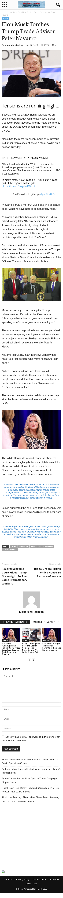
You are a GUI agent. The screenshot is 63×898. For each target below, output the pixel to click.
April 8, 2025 (47, 194)
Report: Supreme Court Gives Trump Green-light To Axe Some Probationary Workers (14, 576)
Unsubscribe (31, 883)
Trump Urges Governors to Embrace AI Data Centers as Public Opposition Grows (30, 761)
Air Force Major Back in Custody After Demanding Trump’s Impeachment (31, 771)
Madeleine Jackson (14, 45)
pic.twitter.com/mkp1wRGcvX (19, 186)
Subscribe (54, 879)
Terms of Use (39, 879)
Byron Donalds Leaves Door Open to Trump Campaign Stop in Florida (29, 780)
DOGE (13, 546)
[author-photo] (31, 599)
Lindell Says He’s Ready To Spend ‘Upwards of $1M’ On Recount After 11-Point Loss (30, 790)
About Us (8, 879)
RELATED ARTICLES (15, 622)
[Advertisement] (31, 836)
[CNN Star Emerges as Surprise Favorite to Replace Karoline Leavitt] (51, 635)
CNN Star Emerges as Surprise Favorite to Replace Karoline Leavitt (51, 646)
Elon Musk (23, 546)
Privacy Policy (22, 879)
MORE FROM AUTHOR (46, 622)
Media (12, 12)
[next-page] (33, 660)
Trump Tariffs (10, 549)
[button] (57, 5)
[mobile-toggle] (4, 4)
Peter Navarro (46, 546)
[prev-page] (29, 660)
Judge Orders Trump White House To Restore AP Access (47, 572)
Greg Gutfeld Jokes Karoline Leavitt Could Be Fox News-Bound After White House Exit (31, 647)
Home (4, 12)
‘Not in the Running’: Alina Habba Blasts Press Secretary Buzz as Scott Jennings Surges (11, 648)
